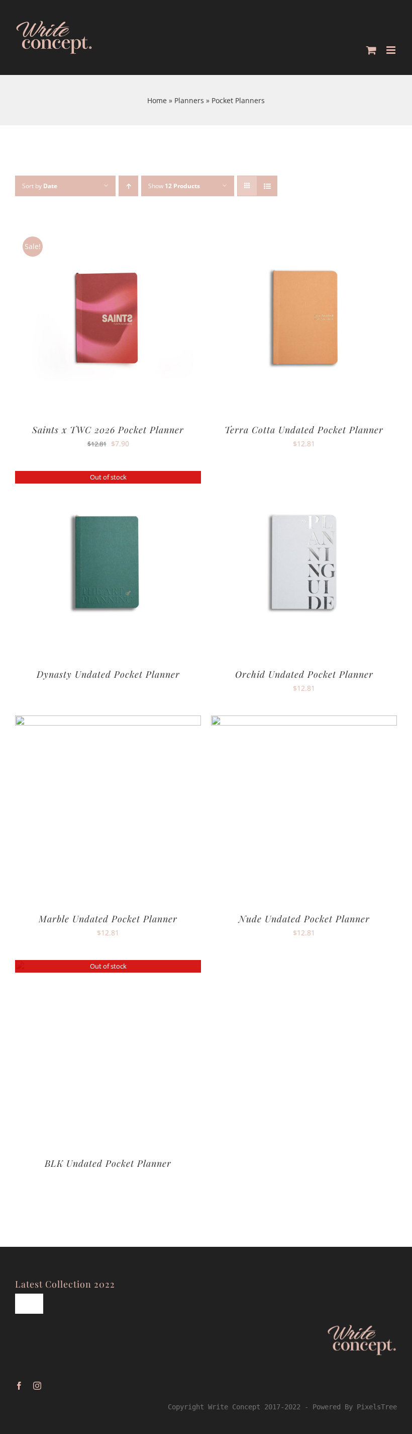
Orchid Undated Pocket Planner (304, 674)
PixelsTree (377, 1407)
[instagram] (37, 1386)
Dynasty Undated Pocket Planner (108, 674)
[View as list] (267, 186)
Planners (189, 100)
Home (157, 100)
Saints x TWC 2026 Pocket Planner (108, 430)
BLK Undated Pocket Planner (108, 1163)
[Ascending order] (128, 186)
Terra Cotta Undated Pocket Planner (304, 430)
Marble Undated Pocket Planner (108, 919)
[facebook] (19, 1386)
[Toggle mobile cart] (371, 50)
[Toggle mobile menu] (391, 50)
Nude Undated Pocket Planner (304, 919)
